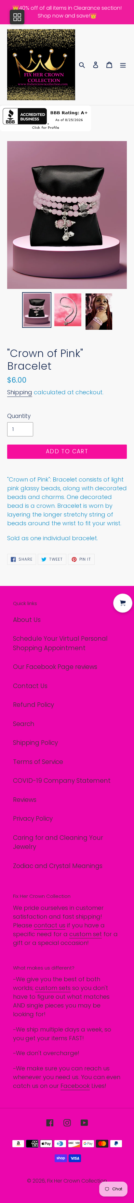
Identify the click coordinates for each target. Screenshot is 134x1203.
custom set (85, 934)
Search (23, 724)
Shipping (19, 392)
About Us (27, 619)
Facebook (75, 1086)
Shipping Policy (35, 742)
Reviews (24, 799)
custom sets (53, 988)
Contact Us (30, 686)
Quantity (19, 416)
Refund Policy (33, 704)
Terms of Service (38, 761)
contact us (49, 925)
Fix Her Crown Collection (77, 1181)
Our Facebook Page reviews (55, 666)
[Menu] (123, 65)
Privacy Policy (33, 818)
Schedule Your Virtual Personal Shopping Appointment (60, 643)
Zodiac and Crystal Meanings (57, 866)
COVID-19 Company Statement (62, 780)
